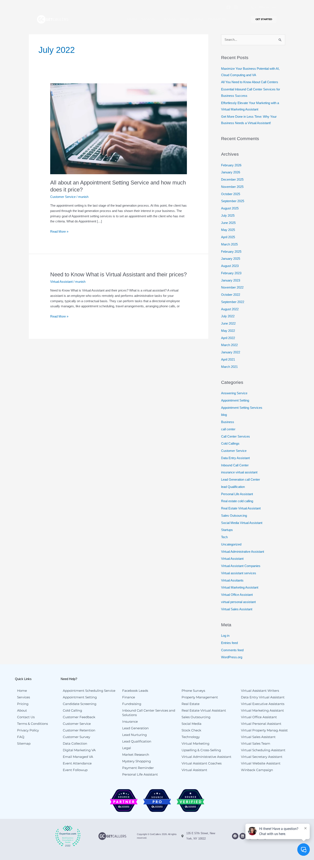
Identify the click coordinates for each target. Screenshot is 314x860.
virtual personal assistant (238, 602)
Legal (126, 748)
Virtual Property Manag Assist (264, 730)
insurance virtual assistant (239, 472)
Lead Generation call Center (240, 479)
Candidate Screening (79, 704)
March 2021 (229, 366)
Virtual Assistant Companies (240, 566)
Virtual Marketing (195, 743)
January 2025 (230, 258)
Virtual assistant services (238, 573)
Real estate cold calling (237, 501)
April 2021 (228, 359)
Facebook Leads (135, 691)
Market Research (135, 755)
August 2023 (230, 266)
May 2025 (228, 230)
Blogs (184, 19)
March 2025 (229, 244)
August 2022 (230, 309)
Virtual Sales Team (255, 743)
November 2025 (232, 187)
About (198, 19)
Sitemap (24, 743)
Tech (224, 537)
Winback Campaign (257, 770)
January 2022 (230, 352)
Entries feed (229, 643)
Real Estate (191, 704)
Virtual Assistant (61, 281)
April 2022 (228, 338)
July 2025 (228, 215)
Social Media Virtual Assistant (241, 523)
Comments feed (232, 650)
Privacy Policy (28, 730)
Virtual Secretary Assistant (261, 757)
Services (148, 19)
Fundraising (131, 704)
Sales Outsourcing (234, 515)
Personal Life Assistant (237, 494)
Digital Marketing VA (79, 750)
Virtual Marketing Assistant (239, 587)
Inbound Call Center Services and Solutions (148, 712)
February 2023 (231, 273)
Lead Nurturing (134, 735)
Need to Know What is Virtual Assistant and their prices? (118, 274)
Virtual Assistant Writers (260, 691)
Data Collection (75, 743)
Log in (225, 635)
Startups (227, 530)
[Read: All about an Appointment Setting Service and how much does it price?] (118, 128)
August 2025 (230, 208)
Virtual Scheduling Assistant (263, 750)
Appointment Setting (235, 400)
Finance (128, 697)
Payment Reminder (138, 768)
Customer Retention (79, 730)
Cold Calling (72, 710)
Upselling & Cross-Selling (201, 750)
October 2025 (230, 194)
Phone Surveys (193, 691)
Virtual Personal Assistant (261, 724)
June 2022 (228, 323)
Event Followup (75, 770)
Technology (191, 737)
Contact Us (217, 19)
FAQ (20, 737)
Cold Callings (230, 443)
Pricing (170, 19)
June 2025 (228, 223)
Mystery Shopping (136, 761)
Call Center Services (235, 436)
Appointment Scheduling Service (89, 691)
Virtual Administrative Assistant (242, 551)
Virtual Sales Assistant (236, 609)
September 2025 (232, 201)
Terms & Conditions (32, 724)
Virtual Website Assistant (260, 763)
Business (227, 422)
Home (132, 19)
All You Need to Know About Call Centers (249, 82)
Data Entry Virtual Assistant (263, 697)
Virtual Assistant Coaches (202, 763)
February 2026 (231, 165)
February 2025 (231, 251)
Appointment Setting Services (241, 407)
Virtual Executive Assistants (262, 704)
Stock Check (191, 730)
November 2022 (232, 287)
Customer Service (63, 197)
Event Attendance (77, 763)
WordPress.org (231, 657)
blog (224, 414)
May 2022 (228, 330)
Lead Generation (135, 728)
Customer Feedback (79, 717)
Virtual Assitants (232, 580)
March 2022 (229, 345)
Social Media (191, 724)
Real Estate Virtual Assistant (241, 508)
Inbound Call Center (235, 465)
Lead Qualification (136, 741)
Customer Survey (76, 737)
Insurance (130, 721)
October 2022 (230, 294)
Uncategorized (231, 544)
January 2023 (230, 280)
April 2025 (228, 237)
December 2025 (232, 179)
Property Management (200, 697)
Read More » (59, 231)
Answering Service (234, 393)
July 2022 (228, 316)
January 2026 (230, 172)
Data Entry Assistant (235, 458)
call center (228, 429)
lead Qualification (233, 487)
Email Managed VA (78, 757)
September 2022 (232, 302)
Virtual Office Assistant (237, 594)
